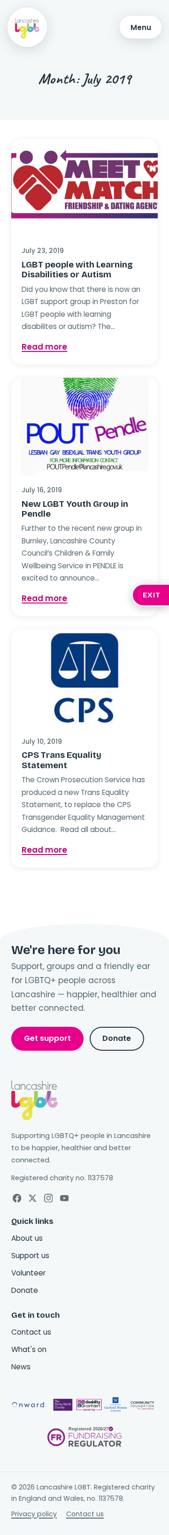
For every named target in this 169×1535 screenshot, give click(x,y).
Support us (30, 1255)
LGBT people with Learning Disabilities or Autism (77, 270)
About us (27, 1238)
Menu (141, 27)
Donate (116, 1038)
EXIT (152, 595)
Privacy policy (34, 1514)
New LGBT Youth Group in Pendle (75, 509)
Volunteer (28, 1273)
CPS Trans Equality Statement (61, 760)
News (21, 1367)
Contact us (31, 1332)
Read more (84, 346)
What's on (28, 1349)
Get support (47, 1038)
